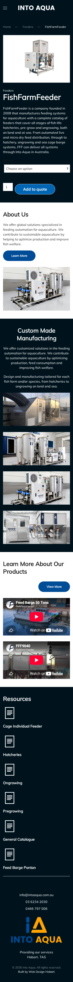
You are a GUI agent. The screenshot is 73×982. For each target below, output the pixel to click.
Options (8, 160)
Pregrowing (13, 811)
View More (54, 587)
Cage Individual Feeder (22, 726)
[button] (5, 8)
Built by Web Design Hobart (36, 972)
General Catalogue (19, 839)
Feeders (8, 90)
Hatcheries (12, 754)
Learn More (19, 256)
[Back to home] (36, 8)
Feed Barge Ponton (19, 867)
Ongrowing (12, 783)
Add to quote (35, 189)
